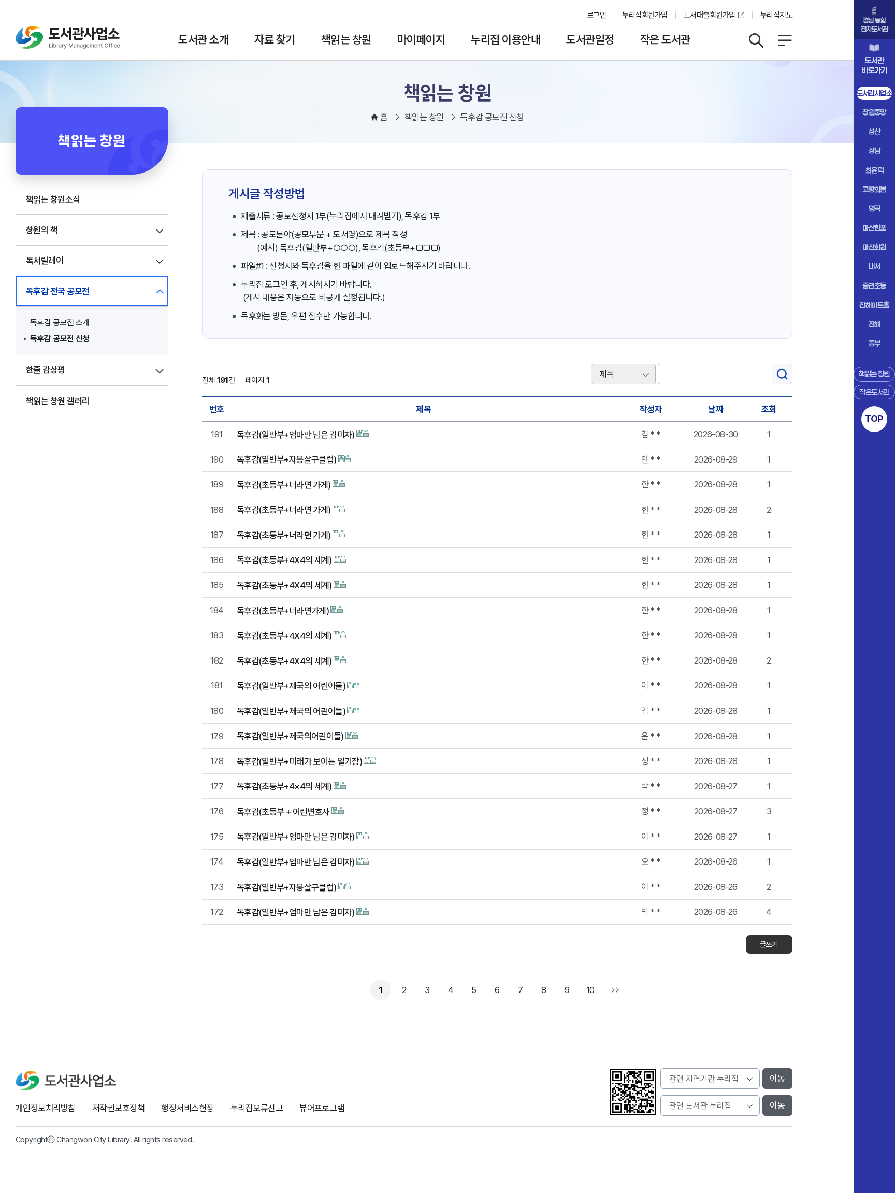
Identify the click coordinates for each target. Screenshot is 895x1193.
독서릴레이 (44, 260)
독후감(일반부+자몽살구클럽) (286, 459)
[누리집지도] (784, 40)
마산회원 (874, 246)
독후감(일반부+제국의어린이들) (290, 736)
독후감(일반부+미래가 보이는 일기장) (299, 761)
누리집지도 (776, 15)
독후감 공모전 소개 (60, 322)
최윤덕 (874, 170)
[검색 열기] (756, 40)
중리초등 (874, 285)
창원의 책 (41, 230)
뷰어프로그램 (321, 1108)
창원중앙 (874, 112)
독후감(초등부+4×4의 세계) (284, 786)
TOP (874, 418)
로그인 (596, 15)
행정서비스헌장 (187, 1108)
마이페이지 (421, 39)
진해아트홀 (874, 304)
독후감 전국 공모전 (58, 291)
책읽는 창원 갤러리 (58, 401)
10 (590, 990)
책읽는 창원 (346, 39)
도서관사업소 (874, 93)
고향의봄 (874, 189)
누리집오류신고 (256, 1108)
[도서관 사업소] (68, 37)
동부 (874, 343)
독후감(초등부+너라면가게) (283, 611)
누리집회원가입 (644, 15)
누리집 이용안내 (505, 39)
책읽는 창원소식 (53, 199)
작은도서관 (874, 391)
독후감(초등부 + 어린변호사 (283, 812)
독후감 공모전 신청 (60, 338)
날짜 (715, 409)
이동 (777, 1078)
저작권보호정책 (118, 1108)
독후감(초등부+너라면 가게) (283, 485)
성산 (874, 131)
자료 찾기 (274, 39)
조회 (768, 409)
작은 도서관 (665, 39)
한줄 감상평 (45, 370)
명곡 (874, 208)
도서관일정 (590, 39)
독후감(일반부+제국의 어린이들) (291, 686)
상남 (874, 150)
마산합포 (874, 227)
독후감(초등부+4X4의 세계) (284, 560)
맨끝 (613, 990)
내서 (874, 266)
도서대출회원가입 (709, 15)
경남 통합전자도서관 (874, 24)
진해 (874, 324)
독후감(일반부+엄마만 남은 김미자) (296, 434)
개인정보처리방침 (46, 1108)
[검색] (782, 374)
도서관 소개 (203, 39)
